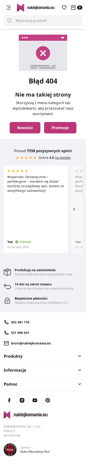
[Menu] (8, 7)
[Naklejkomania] (43, 415)
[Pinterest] (47, 400)
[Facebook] (9, 400)
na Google (62, 157)
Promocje (60, 127)
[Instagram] (22, 400)
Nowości (25, 127)
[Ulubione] (64, 7)
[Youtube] (34, 400)
